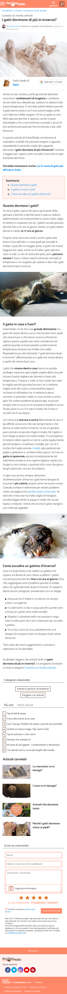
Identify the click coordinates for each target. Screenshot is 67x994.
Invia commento (51, 911)
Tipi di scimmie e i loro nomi (21, 734)
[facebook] (8, 970)
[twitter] (14, 970)
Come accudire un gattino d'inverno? (31, 194)
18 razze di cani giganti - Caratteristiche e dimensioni (33, 745)
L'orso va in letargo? (45, 786)
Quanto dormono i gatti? (23, 185)
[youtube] (26, 970)
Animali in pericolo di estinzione (33, 689)
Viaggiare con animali (33, 695)
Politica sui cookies (32, 991)
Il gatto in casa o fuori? (23, 189)
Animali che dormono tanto (45, 807)
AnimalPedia (7, 10)
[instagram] (20, 970)
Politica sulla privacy (13, 991)
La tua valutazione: (18, 903)
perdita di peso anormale (42, 491)
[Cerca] (63, 4)
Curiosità (17, 10)
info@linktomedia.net (16, 933)
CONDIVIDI (53, 6)
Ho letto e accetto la (20, 910)
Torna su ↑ (33, 951)
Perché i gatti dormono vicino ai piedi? (46, 825)
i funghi (36, 448)
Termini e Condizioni (37, 987)
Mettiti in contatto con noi (15, 987)
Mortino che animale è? (19, 740)
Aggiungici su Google (53, 82)
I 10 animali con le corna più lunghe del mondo (30, 750)
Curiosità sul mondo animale (34, 10)
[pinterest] (33, 970)
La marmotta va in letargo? (44, 769)
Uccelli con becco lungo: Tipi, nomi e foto (28, 729)
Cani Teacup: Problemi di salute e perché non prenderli (34, 724)
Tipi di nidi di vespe (16, 713)
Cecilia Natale (14, 26)
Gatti (16, 85)
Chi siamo (38, 982)
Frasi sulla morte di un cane (21, 719)
